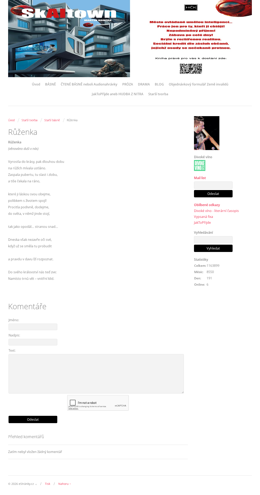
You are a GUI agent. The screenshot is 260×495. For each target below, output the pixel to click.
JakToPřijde (202, 222)
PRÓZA (127, 84)
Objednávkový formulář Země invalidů (198, 84)
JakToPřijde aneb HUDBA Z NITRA (117, 94)
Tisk (47, 484)
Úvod (36, 84)
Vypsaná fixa (203, 216)
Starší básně (52, 120)
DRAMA (144, 84)
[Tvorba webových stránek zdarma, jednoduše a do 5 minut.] (36, 484)
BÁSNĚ (50, 84)
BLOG (159, 84)
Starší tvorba (158, 94)
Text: (12, 350)
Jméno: (14, 320)
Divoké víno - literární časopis (216, 211)
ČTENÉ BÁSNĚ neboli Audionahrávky (89, 84)
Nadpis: (14, 335)
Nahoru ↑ (64, 484)
